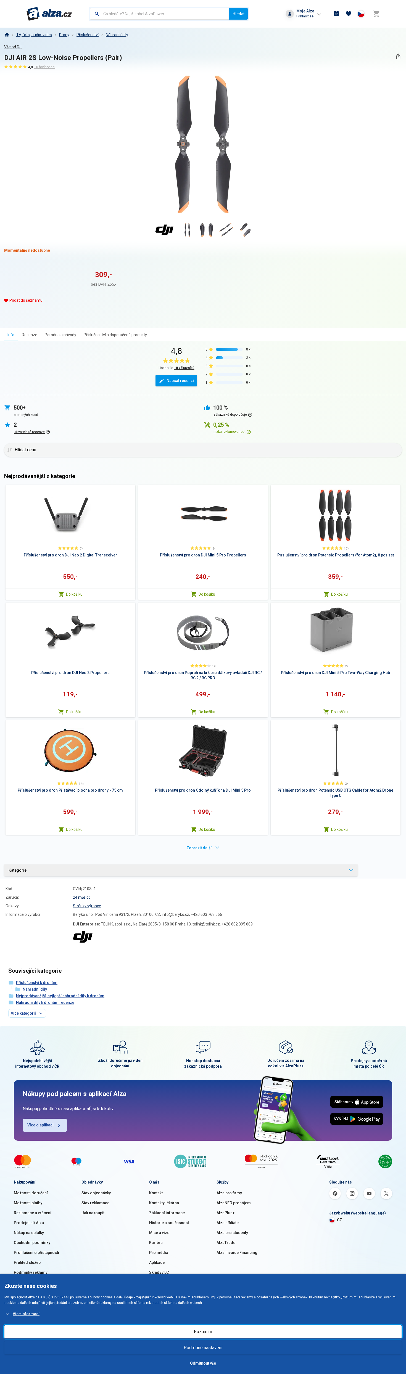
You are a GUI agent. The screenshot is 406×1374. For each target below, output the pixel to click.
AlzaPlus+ (226, 1213)
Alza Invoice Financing (237, 1252)
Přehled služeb (27, 1262)
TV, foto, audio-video (34, 35)
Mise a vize (159, 1232)
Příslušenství (88, 35)
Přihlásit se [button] (304, 16)
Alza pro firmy (229, 1193)
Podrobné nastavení (203, 1347)
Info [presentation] (10, 335)
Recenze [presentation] (29, 335)
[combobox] (159, 14)
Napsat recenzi (180, 380)
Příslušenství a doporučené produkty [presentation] (115, 335)
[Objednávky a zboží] (336, 13)
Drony (64, 35)
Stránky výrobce (87, 906)
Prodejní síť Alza (29, 1223)
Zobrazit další (199, 848)
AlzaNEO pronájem (234, 1203)
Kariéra (156, 1242)
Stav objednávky (96, 1193)
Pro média (158, 1252)
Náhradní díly (117, 35)
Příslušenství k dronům (36, 982)
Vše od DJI (13, 47)
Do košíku (74, 594)
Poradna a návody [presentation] (60, 335)
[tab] (11, 334)
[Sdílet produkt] (398, 56)
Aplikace (157, 1262)
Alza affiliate (228, 1223)
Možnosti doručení (31, 1193)
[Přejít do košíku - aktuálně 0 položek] (376, 13)
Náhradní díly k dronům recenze (45, 1002)
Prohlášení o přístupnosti (36, 1252)
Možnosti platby (28, 1203)
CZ (339, 1220)
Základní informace (167, 1213)
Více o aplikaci (40, 1125)
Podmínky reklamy (31, 1272)
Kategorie (18, 870)
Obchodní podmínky (32, 1242)
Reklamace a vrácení (32, 1213)
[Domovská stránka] (6, 35)
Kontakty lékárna (164, 1203)
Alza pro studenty (232, 1232)
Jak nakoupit (92, 1213)
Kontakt (156, 1193)
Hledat (238, 14)
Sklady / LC (159, 1272)
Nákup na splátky (29, 1232)
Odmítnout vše (203, 1363)
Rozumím (203, 1331)
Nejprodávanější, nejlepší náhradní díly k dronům (60, 996)
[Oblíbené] (348, 13)
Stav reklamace (95, 1203)
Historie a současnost (169, 1223)
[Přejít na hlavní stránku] (49, 14)
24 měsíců (82, 897)
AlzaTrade (226, 1242)
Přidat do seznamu (26, 300)
